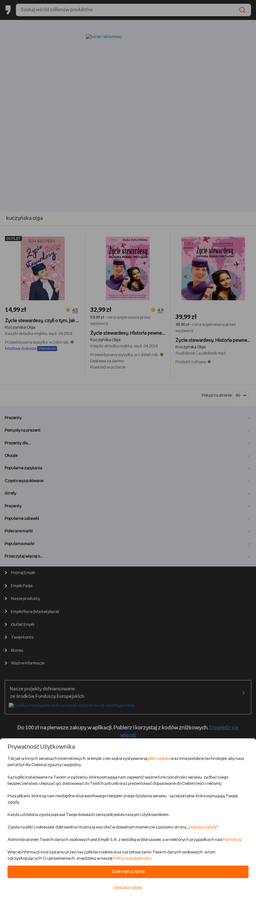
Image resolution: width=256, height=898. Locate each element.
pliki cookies (159, 759)
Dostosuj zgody (203, 827)
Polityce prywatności (132, 859)
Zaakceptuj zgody (128, 872)
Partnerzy (232, 840)
